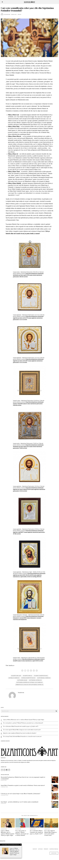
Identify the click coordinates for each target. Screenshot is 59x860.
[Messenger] (25, 671)
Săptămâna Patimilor (35, 680)
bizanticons (21, 692)
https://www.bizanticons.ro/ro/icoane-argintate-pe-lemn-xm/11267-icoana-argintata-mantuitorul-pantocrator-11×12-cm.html (28, 361)
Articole (19, 14)
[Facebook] (22, 671)
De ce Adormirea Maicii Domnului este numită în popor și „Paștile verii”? (20, 726)
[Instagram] (4, 770)
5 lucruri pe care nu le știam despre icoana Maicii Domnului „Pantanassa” (20, 793)
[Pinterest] (31, 671)
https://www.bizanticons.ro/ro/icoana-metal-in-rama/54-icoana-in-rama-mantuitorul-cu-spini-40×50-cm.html (29, 660)
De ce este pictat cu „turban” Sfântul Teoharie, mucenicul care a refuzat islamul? (23, 723)
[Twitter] (28, 671)
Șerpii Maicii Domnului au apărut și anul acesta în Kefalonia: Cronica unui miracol (23, 785)
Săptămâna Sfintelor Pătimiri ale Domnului (29, 682)
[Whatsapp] (34, 671)
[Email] (37, 671)
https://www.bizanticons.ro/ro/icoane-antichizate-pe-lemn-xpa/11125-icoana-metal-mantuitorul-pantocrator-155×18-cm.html (28, 275)
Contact (35, 848)
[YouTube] (7, 770)
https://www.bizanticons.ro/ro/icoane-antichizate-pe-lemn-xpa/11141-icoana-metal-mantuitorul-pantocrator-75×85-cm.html (28, 446)
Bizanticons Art (16, 675)
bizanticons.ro (27, 675)
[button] (56, 711)
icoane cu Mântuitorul (41, 675)
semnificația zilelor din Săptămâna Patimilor (29, 684)
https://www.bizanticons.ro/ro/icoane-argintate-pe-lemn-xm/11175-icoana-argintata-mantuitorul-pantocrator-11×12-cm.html (28, 318)
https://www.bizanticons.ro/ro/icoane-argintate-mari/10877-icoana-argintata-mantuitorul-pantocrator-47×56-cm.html (29, 532)
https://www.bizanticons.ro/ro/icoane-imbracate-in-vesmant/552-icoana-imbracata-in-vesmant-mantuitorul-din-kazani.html (28, 618)
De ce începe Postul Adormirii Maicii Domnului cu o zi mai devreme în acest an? (22, 736)
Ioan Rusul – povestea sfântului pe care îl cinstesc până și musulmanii (19, 802)
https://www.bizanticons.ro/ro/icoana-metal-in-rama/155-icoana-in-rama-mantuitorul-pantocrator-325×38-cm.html (28, 403)
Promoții (46, 848)
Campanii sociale (53, 848)
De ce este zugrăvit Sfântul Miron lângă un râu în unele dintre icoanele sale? (22, 729)
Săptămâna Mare (22, 680)
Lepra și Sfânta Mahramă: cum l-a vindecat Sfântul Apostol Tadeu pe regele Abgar (23, 719)
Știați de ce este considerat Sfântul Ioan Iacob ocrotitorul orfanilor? (19, 733)
